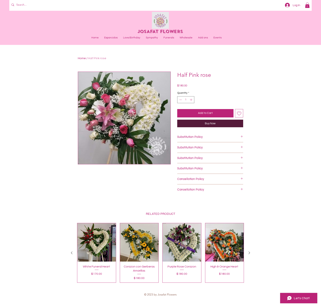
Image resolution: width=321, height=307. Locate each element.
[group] (160, 253)
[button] (307, 5)
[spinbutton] (185, 99)
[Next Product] (249, 253)
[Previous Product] (71, 253)
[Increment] (191, 99)
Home (82, 58)
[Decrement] (180, 99)
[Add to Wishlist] (239, 113)
